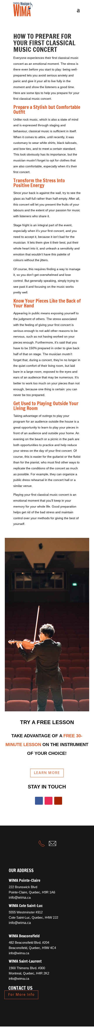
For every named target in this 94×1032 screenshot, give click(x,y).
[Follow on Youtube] (58, 801)
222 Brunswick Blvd (23, 887)
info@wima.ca (19, 953)
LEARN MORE (47, 773)
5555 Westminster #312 (26, 912)
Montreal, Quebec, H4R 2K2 (29, 973)
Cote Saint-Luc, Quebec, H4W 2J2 (33, 917)
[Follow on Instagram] (48, 801)
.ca (20, 897)
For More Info (21, 994)
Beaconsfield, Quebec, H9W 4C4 (32, 948)
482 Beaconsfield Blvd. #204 (29, 942)
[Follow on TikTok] (43, 1007)
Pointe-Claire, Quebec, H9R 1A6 (32, 892)
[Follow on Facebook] (39, 801)
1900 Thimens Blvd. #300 (27, 968)
